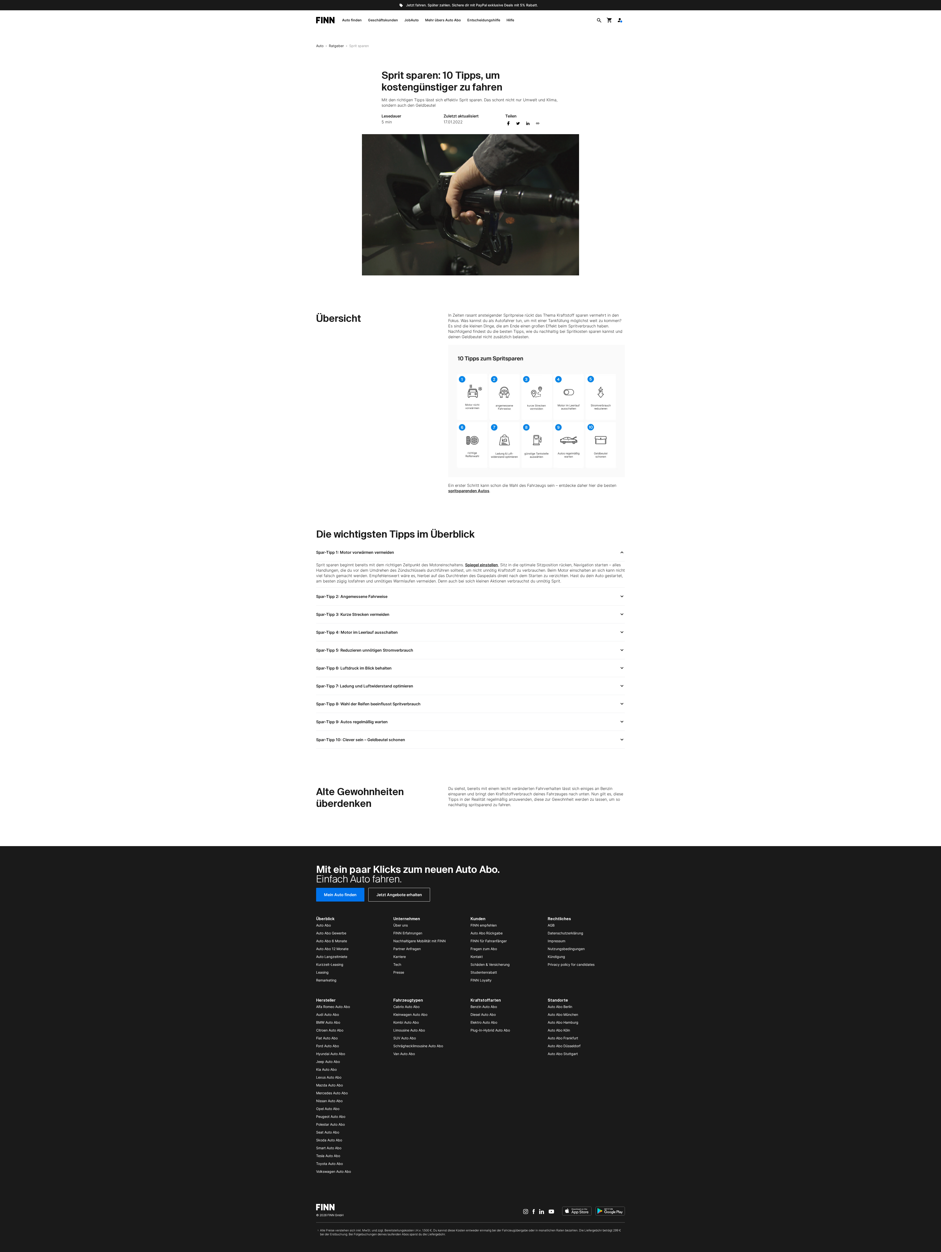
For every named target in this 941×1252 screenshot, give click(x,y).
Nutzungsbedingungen (566, 949)
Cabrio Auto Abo (406, 1007)
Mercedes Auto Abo (332, 1093)
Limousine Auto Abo (409, 1030)
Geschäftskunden (383, 20)
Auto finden (352, 20)
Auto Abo (323, 925)
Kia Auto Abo (326, 1069)
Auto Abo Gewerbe (331, 933)
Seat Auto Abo (327, 1132)
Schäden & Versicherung (490, 964)
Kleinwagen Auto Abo (410, 1014)
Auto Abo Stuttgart (563, 1054)
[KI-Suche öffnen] (599, 20)
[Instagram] (526, 1211)
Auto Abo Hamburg (563, 1022)
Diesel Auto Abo (483, 1014)
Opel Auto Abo (327, 1109)
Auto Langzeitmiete (331, 957)
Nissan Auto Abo (329, 1101)
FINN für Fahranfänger (488, 941)
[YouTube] (551, 1211)
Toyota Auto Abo (329, 1164)
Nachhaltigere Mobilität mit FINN (419, 941)
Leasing (322, 972)
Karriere (399, 957)
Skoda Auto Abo (329, 1140)
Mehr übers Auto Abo (443, 20)
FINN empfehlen (483, 925)
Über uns (400, 925)
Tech (397, 964)
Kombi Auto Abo (406, 1022)
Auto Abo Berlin (560, 1007)
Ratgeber (336, 46)
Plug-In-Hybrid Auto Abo (490, 1030)
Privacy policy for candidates (571, 964)
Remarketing (326, 980)
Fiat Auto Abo (327, 1038)
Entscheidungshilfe (483, 20)
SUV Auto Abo (404, 1038)
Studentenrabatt (483, 972)
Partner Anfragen (407, 949)
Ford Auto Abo (327, 1046)
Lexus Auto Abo (328, 1077)
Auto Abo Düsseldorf (564, 1046)
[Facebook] (533, 1211)
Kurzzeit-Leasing (329, 964)
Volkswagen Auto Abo (333, 1171)
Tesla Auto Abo (328, 1156)
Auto (319, 46)
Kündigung (556, 957)
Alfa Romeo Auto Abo (333, 1007)
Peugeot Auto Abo (330, 1116)
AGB (551, 925)
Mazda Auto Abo (329, 1085)
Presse (398, 972)
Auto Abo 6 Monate (331, 941)
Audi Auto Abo (327, 1014)
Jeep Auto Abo (328, 1061)
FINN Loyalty (481, 980)
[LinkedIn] (542, 1211)
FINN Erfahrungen (407, 933)
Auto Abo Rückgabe (486, 933)
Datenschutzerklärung (565, 933)
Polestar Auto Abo (330, 1124)
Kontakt (476, 957)
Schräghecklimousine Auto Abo (418, 1046)
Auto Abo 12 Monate (332, 949)
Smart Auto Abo (328, 1148)
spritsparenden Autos (468, 490)
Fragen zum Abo (483, 949)
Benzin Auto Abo (483, 1007)
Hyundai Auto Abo (330, 1054)
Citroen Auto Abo (329, 1030)
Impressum (556, 941)
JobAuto (411, 20)
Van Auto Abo (404, 1054)
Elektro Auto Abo (483, 1022)
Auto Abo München (563, 1014)
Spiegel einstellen (481, 564)
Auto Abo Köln (559, 1030)
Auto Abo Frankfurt (563, 1038)
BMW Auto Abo (328, 1022)
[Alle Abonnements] (620, 20)
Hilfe (510, 20)
